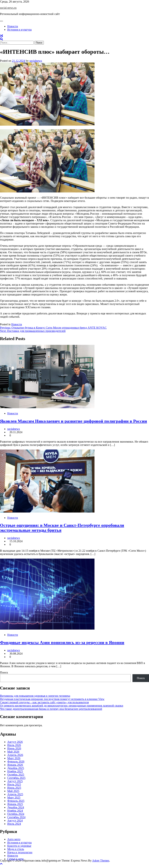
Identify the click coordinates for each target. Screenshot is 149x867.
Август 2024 (15, 820)
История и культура (19, 29)
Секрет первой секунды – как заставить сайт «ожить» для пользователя (44, 702)
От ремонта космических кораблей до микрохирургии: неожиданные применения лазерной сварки (61, 705)
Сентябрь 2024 (16, 817)
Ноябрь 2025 (15, 771)
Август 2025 (15, 781)
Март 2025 (13, 797)
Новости (12, 26)
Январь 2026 (15, 764)
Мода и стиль (15, 849)
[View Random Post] (1, 35)
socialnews (35, 60)
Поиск (4, 672)
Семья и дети (15, 858)
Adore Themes (100, 860)
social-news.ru (8, 7)
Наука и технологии (19, 852)
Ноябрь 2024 (15, 810)
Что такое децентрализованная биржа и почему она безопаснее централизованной (51, 708)
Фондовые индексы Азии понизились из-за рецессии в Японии (62, 642)
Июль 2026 (14, 745)
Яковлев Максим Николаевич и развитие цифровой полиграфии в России (73, 421)
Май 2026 (13, 751)
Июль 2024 (14, 823)
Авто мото (13, 839)
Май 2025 (13, 791)
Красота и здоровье (19, 845)
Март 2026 (13, 758)
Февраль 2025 (15, 800)
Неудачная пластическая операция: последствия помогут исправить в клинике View (52, 699)
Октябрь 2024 (15, 813)
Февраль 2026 (15, 761)
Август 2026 (15, 741)
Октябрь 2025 (15, 774)
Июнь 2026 (14, 748)
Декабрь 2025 (15, 768)
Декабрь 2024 (15, 807)
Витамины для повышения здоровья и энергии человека (35, 695)
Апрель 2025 (15, 794)
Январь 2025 (15, 804)
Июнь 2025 (14, 787)
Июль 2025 (14, 784)
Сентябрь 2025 (16, 777)
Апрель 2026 (15, 754)
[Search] (1, 39)
